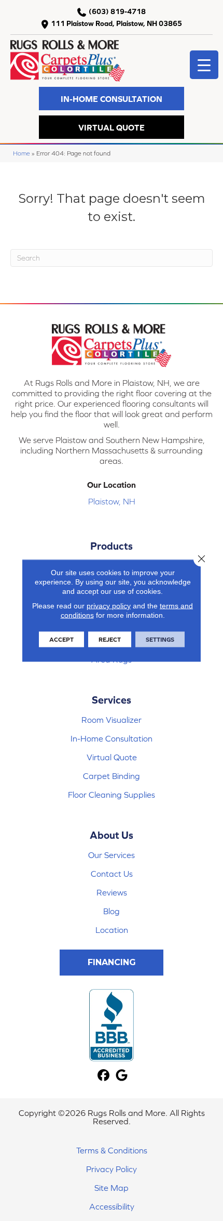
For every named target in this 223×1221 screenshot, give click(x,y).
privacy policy (109, 606)
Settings (160, 639)
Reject (110, 639)
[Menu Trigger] (204, 64)
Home (21, 153)
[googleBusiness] (121, 1075)
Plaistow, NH (111, 501)
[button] (111, 98)
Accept (61, 639)
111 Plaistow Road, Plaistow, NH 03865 (116, 23)
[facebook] (103, 1075)
